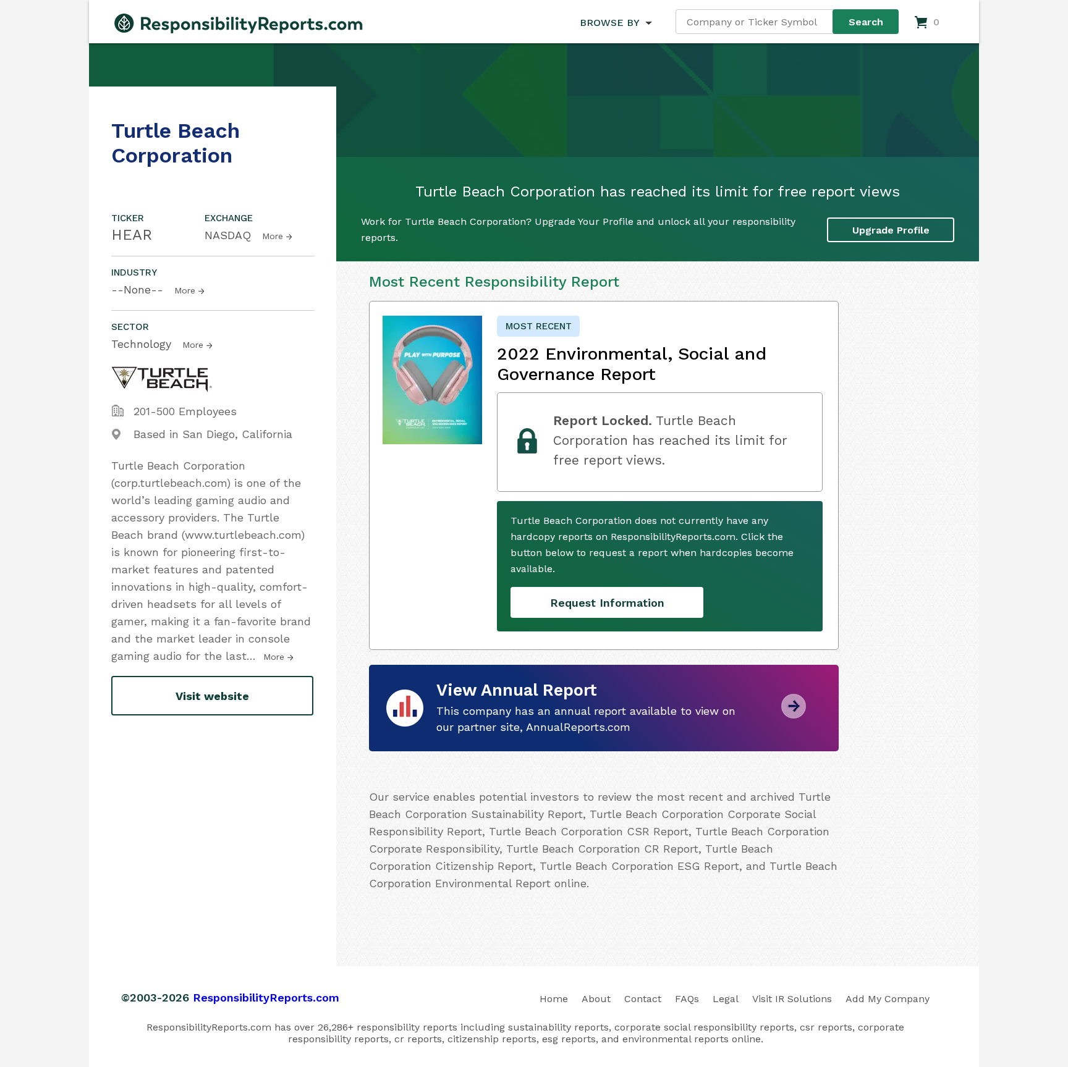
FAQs (687, 999)
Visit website (212, 696)
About (596, 999)
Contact (642, 999)
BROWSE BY (609, 22)
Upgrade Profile (891, 230)
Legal (726, 999)
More (272, 236)
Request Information (607, 602)
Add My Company (888, 999)
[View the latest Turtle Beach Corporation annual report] (793, 714)
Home (554, 999)
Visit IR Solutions (792, 999)
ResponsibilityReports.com (266, 997)
